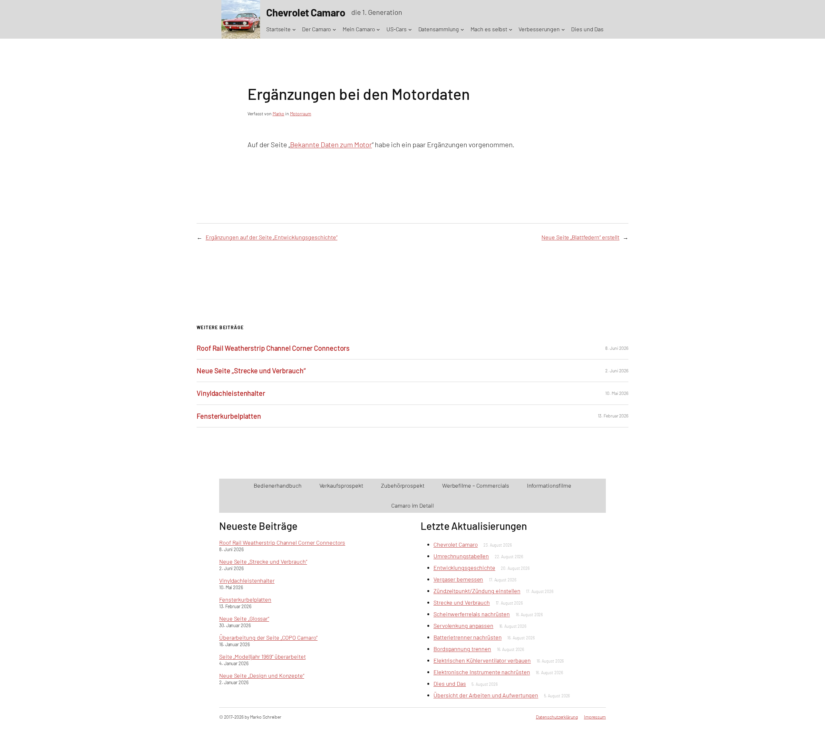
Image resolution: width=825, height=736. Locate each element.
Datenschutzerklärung (557, 717)
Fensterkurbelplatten (229, 416)
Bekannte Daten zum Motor (331, 144)
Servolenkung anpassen (463, 625)
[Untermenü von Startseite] (294, 29)
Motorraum (300, 113)
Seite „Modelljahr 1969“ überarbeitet (262, 656)
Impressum (595, 717)
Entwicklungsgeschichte (464, 567)
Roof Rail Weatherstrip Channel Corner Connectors (273, 348)
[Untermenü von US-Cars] (410, 29)
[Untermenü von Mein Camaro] (378, 29)
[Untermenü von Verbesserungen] (563, 29)
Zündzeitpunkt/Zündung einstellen (476, 590)
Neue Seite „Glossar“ (244, 618)
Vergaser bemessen (458, 579)
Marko (279, 113)
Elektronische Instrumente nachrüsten (481, 671)
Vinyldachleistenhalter (231, 393)
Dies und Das (449, 683)
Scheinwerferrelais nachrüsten (471, 613)
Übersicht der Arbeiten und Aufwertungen (485, 695)
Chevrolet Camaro (455, 544)
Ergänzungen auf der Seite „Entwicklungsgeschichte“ (271, 237)
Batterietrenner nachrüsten (467, 637)
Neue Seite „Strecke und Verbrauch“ (251, 370)
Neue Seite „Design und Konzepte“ (261, 675)
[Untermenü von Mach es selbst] (510, 29)
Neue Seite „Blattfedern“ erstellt (580, 237)
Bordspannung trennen (462, 648)
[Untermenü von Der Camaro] (334, 29)
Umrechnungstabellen (461, 555)
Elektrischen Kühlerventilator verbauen (482, 660)
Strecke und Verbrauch (461, 602)
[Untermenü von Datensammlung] (462, 29)
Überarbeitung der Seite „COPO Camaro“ (268, 637)
